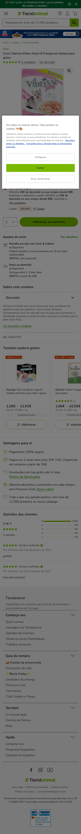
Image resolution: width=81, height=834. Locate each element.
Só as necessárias (40, 178)
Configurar (40, 156)
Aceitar (40, 167)
